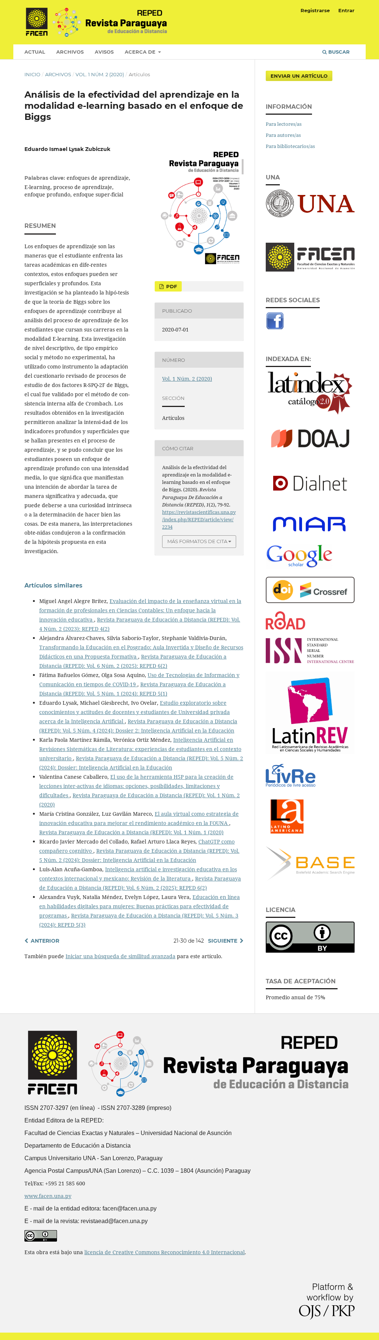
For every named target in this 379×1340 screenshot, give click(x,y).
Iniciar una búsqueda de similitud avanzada (120, 956)
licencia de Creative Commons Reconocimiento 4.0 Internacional (164, 1252)
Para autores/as (283, 135)
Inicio (32, 74)
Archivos (70, 52)
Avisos (104, 52)
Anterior (45, 940)
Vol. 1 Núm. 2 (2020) (100, 74)
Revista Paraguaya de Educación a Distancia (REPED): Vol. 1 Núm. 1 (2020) (131, 832)
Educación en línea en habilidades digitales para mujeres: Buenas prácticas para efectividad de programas (139, 906)
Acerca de (141, 52)
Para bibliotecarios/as (290, 146)
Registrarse (315, 10)
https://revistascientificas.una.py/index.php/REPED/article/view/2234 (199, 519)
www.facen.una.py (47, 1195)
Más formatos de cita (197, 541)
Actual (34, 52)
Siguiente (222, 940)
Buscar (338, 52)
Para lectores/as (284, 124)
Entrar (346, 10)
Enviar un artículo (299, 76)
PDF (171, 286)
